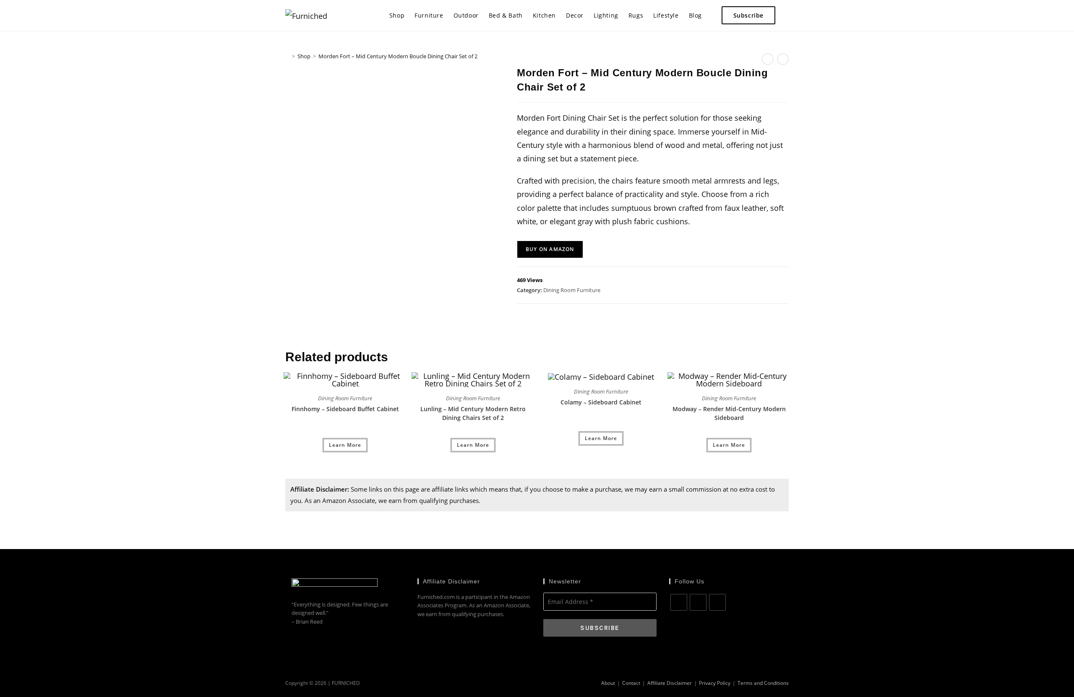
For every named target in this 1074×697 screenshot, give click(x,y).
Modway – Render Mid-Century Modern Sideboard (729, 413)
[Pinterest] (717, 602)
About (608, 683)
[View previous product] (768, 59)
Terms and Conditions (763, 683)
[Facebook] (678, 602)
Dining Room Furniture (571, 290)
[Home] (287, 56)
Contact (631, 683)
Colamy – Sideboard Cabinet (600, 402)
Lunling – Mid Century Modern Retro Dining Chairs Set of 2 (473, 413)
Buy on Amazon (550, 249)
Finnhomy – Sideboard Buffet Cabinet (345, 409)
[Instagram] (698, 602)
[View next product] (783, 59)
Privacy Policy (714, 683)
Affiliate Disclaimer (669, 683)
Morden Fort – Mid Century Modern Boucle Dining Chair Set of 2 (397, 56)
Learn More (345, 444)
